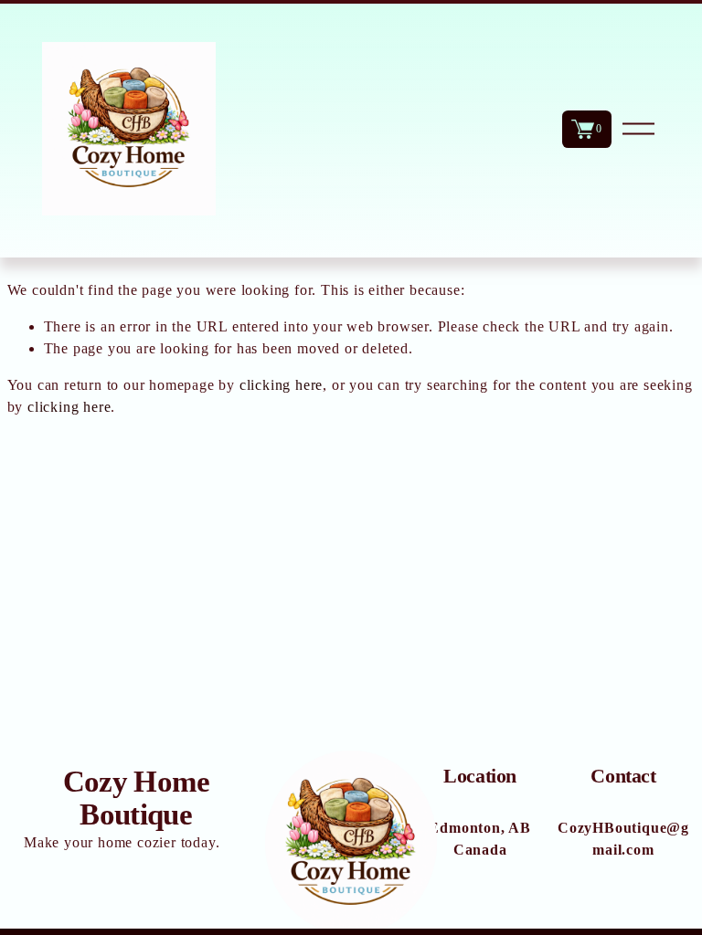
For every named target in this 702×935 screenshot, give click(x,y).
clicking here (281, 385)
